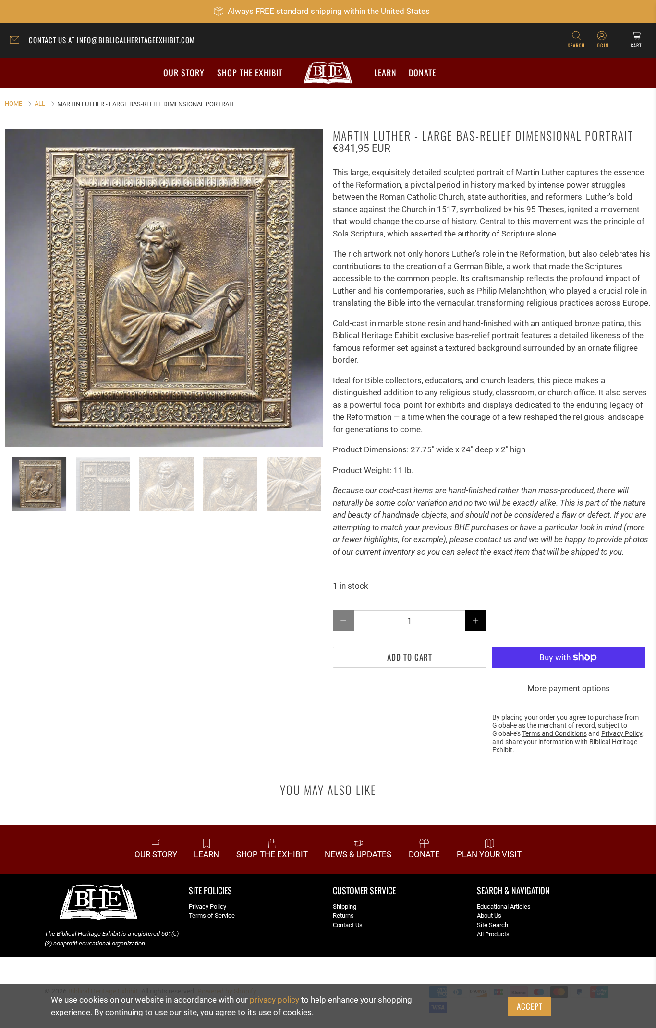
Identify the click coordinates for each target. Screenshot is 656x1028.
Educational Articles (504, 906)
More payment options (568, 688)
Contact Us (348, 925)
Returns (343, 915)
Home (13, 104)
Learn (385, 72)
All (40, 104)
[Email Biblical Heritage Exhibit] (17, 41)
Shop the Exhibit (249, 72)
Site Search (492, 925)
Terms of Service (212, 915)
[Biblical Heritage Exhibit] (328, 73)
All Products (493, 934)
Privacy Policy (207, 906)
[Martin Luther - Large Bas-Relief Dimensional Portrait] (164, 288)
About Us (489, 915)
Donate (422, 72)
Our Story (184, 72)
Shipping (344, 906)
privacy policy (274, 999)
